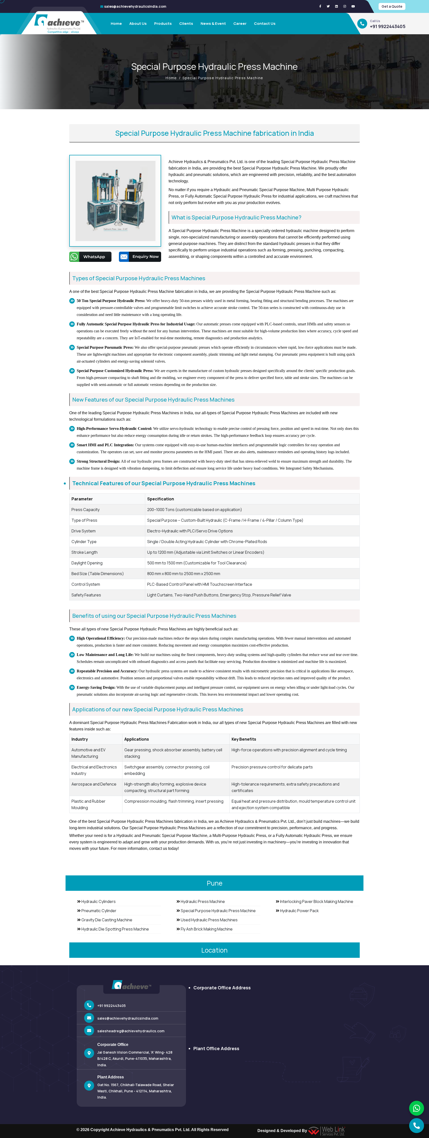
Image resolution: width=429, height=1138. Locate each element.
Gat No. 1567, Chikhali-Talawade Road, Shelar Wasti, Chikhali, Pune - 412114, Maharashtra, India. (135, 1091)
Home (116, 23)
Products (163, 23)
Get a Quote (392, 6)
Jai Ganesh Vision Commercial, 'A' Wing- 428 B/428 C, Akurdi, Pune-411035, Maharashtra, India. (134, 1058)
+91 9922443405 (387, 26)
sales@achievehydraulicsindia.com (135, 6)
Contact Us (265, 23)
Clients (186, 23)
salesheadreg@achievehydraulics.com (130, 1031)
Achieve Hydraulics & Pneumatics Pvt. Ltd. (150, 1130)
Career (240, 23)
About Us (138, 23)
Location (214, 950)
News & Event (213, 23)
